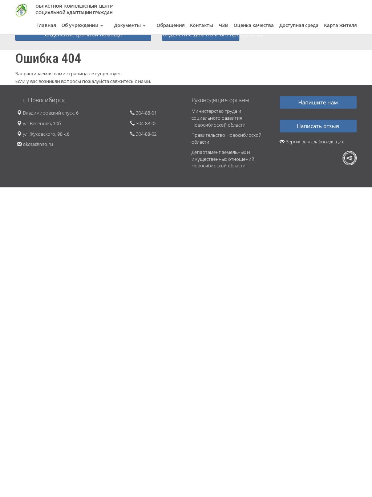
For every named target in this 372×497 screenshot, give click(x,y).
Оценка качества (254, 25)
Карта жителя (340, 25)
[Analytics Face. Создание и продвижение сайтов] (350, 158)
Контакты (201, 25)
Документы (128, 25)
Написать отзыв (318, 126)
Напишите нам (318, 102)
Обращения (171, 25)
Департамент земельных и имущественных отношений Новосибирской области (222, 159)
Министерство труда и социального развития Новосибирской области (218, 118)
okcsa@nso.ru (38, 144)
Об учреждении (80, 25)
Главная (46, 25)
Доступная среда (299, 25)
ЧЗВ (223, 25)
